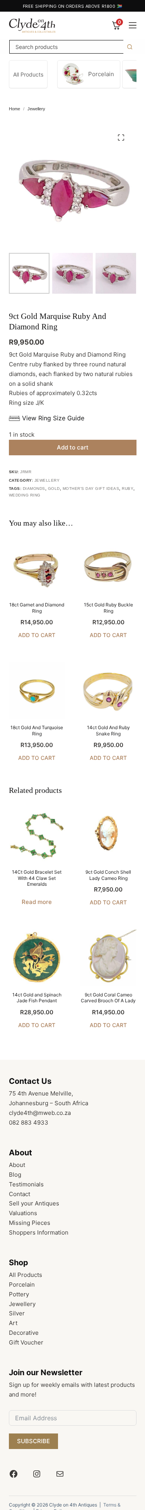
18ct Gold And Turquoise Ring (36, 731)
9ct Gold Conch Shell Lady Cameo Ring (108, 875)
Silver (17, 1313)
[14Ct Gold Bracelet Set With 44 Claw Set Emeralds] (37, 835)
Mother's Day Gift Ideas (91, 488)
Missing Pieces (29, 1222)
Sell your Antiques (34, 1203)
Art (13, 1323)
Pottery (19, 1294)
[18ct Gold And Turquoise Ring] (37, 690)
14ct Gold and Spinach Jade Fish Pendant (36, 998)
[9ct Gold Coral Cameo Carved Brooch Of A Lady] (108, 958)
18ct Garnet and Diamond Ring (36, 608)
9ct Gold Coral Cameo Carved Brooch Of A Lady (108, 998)
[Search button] (129, 46)
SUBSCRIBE (33, 1441)
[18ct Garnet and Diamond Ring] (37, 568)
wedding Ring (25, 495)
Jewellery (47, 480)
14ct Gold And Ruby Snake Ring (108, 731)
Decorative (24, 1332)
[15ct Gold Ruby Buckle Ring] (108, 568)
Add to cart (73, 447)
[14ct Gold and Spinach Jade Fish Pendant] (37, 958)
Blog (15, 1174)
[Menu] (132, 25)
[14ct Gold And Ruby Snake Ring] (108, 690)
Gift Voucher (26, 1342)
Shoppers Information (38, 1232)
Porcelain (22, 1284)
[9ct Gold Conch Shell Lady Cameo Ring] (108, 835)
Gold (54, 488)
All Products (25, 1274)
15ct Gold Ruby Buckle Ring (108, 608)
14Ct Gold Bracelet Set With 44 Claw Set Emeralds (36, 878)
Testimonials (26, 1184)
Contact (19, 1194)
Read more (37, 902)
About (17, 1165)
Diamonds (34, 488)
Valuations (23, 1213)
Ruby (127, 488)
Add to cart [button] (36, 635)
